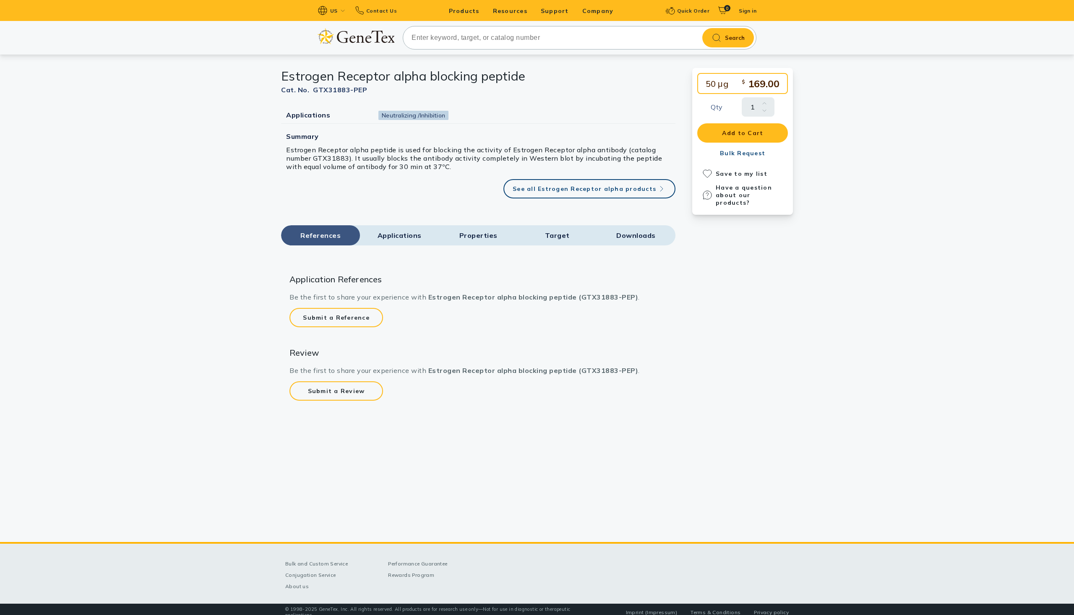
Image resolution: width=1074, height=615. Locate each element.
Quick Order (693, 11)
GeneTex (356, 36)
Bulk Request (742, 153)
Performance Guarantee (417, 563)
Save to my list (741, 173)
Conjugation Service (310, 575)
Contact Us (381, 11)
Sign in (747, 11)
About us (297, 586)
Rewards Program (411, 575)
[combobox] (579, 38)
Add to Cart (743, 133)
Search (735, 37)
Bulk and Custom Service (316, 563)
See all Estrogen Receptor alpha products (584, 189)
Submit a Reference (336, 317)
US (334, 11)
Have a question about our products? (744, 195)
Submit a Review (336, 391)
